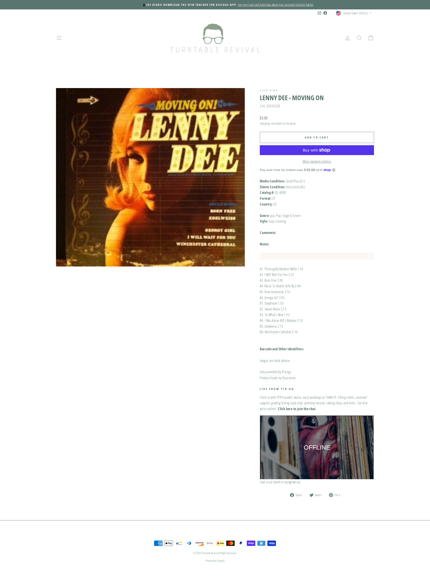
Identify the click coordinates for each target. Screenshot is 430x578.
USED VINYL (269, 90)
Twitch (276, 482)
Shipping (265, 123)
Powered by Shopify (215, 561)
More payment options (317, 161)
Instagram (290, 482)
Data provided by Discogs (275, 371)
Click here (285, 408)
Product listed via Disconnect (278, 377)
